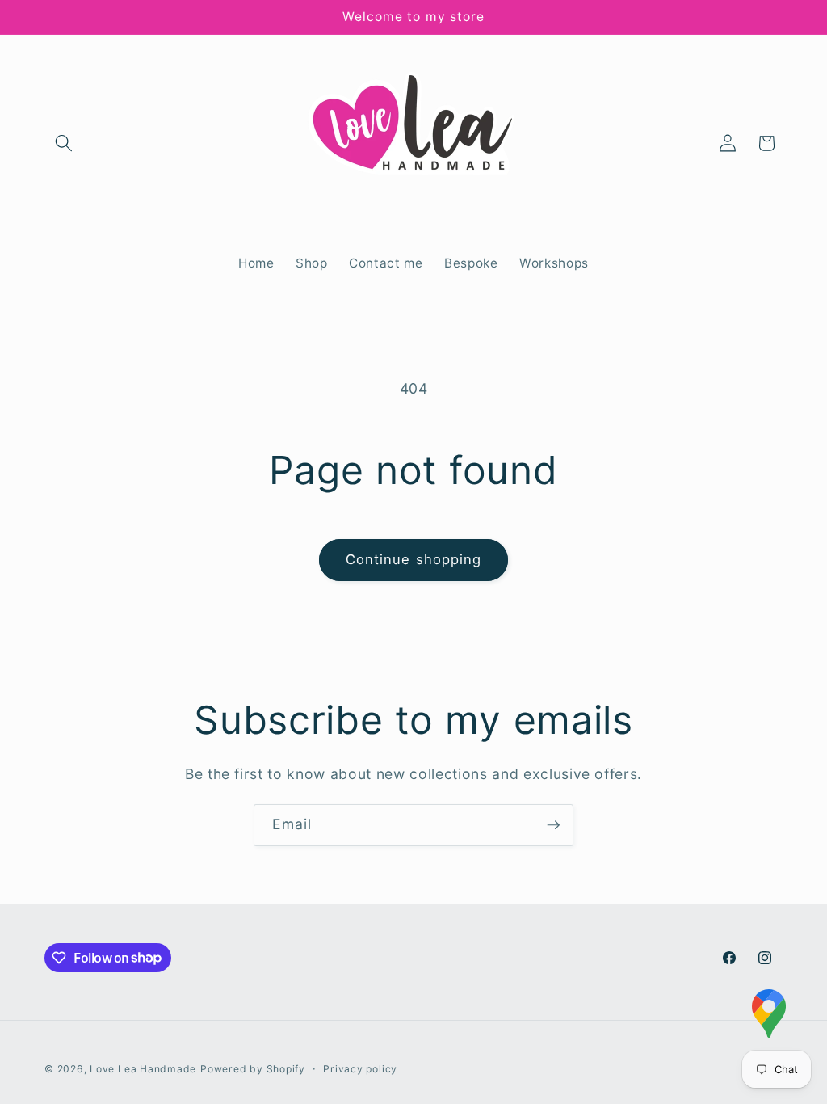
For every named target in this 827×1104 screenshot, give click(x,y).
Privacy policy (360, 1069)
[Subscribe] (553, 825)
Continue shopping (414, 559)
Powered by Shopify (252, 1069)
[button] (63, 143)
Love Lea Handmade (143, 1069)
